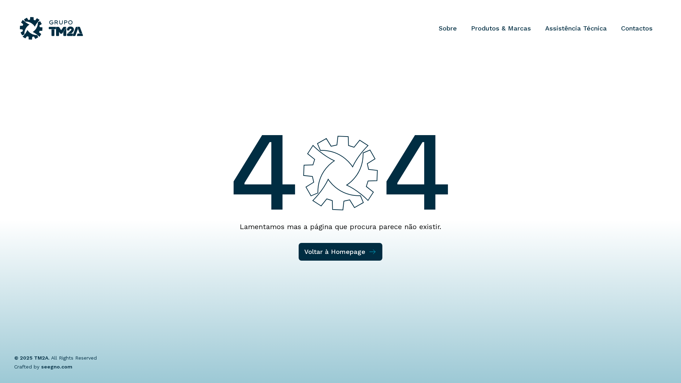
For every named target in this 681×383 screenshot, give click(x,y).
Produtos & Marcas (501, 28)
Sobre (448, 28)
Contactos (637, 28)
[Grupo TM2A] (51, 28)
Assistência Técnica (576, 28)
